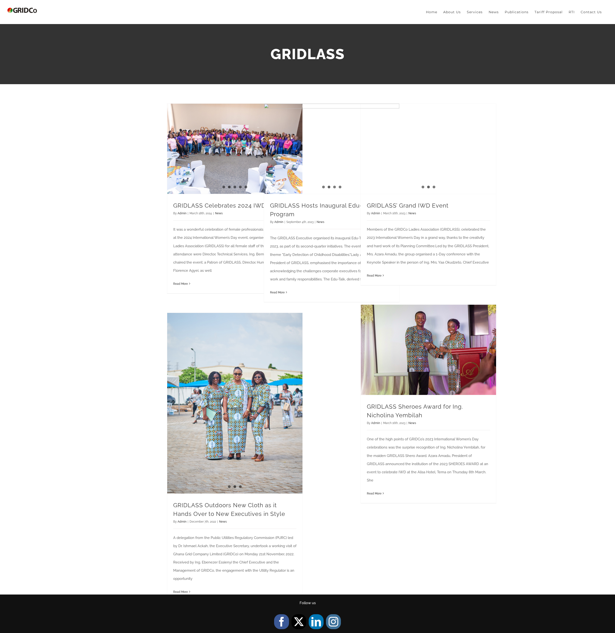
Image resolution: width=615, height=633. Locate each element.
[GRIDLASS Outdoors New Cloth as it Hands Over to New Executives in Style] (234, 403)
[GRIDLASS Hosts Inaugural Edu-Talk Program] (331, 149)
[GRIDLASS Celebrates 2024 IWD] (234, 149)
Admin (182, 213)
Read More (180, 283)
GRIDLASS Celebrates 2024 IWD (219, 205)
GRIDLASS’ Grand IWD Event (408, 205)
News (219, 213)
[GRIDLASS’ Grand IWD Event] (428, 149)
